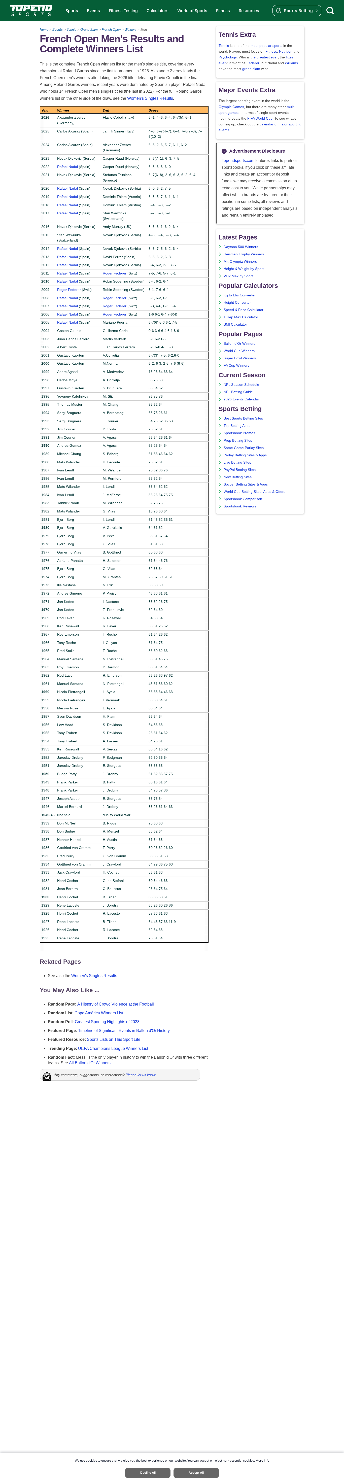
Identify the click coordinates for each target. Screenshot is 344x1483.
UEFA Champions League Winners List (113, 1048)
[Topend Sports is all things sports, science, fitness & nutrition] (31, 10)
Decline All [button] (148, 1472)
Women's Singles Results (150, 98)
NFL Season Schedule (241, 385)
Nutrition (285, 51)
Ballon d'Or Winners (239, 344)
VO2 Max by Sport (238, 276)
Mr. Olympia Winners (240, 261)
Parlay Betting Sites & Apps (245, 455)
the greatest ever (264, 57)
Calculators (157, 10)
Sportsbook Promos (239, 433)
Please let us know (140, 1075)
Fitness (223, 10)
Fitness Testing (123, 10)
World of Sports (192, 10)
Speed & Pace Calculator (243, 310)
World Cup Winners (239, 351)
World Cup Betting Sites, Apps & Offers (254, 492)
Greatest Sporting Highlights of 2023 (107, 1022)
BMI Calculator (235, 324)
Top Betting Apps (237, 426)
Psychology (228, 57)
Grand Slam (89, 29)
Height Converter (237, 302)
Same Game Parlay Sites (244, 448)
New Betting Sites (238, 477)
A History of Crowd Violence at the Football (115, 1004)
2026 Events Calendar (241, 399)
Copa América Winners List (99, 1013)
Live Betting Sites (237, 462)
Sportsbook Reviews (240, 506)
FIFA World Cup (259, 118)
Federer (253, 63)
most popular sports (266, 46)
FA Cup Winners (236, 365)
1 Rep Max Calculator (241, 317)
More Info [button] (262, 1460)
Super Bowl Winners (240, 358)
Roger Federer (114, 273)
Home (44, 29)
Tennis (71, 29)
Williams (291, 63)
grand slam (251, 69)
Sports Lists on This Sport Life (113, 1039)
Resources (249, 10)
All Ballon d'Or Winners (90, 1063)
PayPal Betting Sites (240, 470)
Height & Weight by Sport (244, 269)
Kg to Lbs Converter (240, 295)
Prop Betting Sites (238, 440)
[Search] (330, 10)
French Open (111, 29)
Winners (130, 29)
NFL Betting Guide (238, 392)
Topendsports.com (238, 160)
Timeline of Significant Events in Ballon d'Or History (124, 1030)
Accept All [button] (196, 1472)
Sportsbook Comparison (243, 499)
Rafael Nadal (67, 167)
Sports (71, 10)
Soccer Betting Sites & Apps (246, 484)
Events (93, 10)
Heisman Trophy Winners (244, 254)
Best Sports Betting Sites (243, 418)
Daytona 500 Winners (241, 247)
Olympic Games (231, 107)
